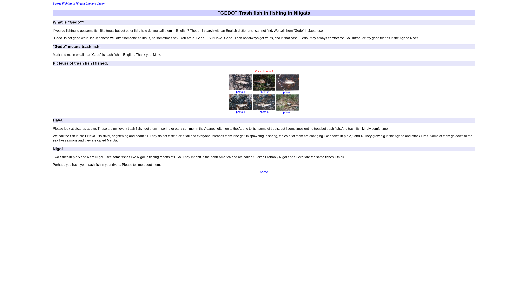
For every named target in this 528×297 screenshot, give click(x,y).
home (264, 172)
